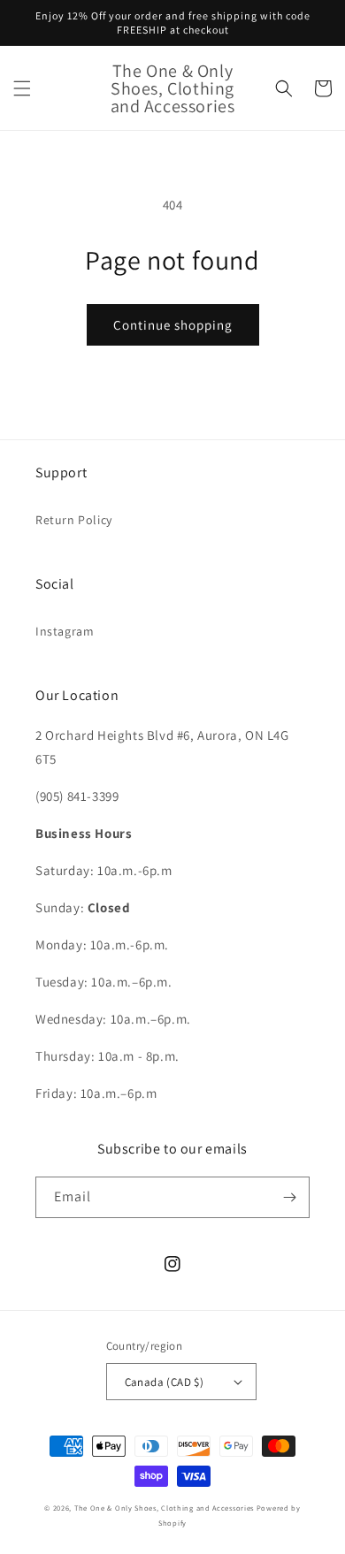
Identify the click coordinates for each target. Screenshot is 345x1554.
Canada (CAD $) (164, 1382)
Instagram (64, 631)
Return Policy (73, 520)
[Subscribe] (289, 1197)
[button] (22, 88)
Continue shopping (173, 324)
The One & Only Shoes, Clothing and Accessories (164, 1507)
